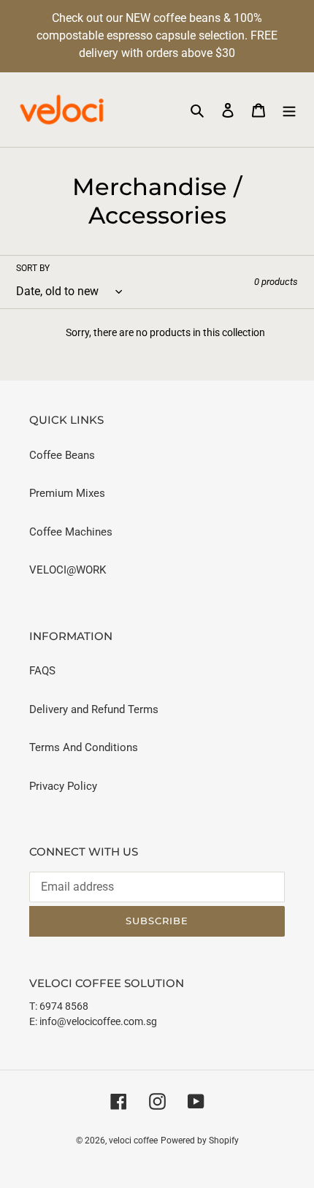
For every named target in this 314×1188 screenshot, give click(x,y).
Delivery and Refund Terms (93, 709)
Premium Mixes (67, 493)
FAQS (42, 670)
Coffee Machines (70, 531)
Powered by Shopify (200, 1140)
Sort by (33, 268)
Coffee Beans (62, 455)
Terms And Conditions (83, 747)
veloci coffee (133, 1140)
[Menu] (289, 110)
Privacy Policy (63, 786)
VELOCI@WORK (67, 569)
